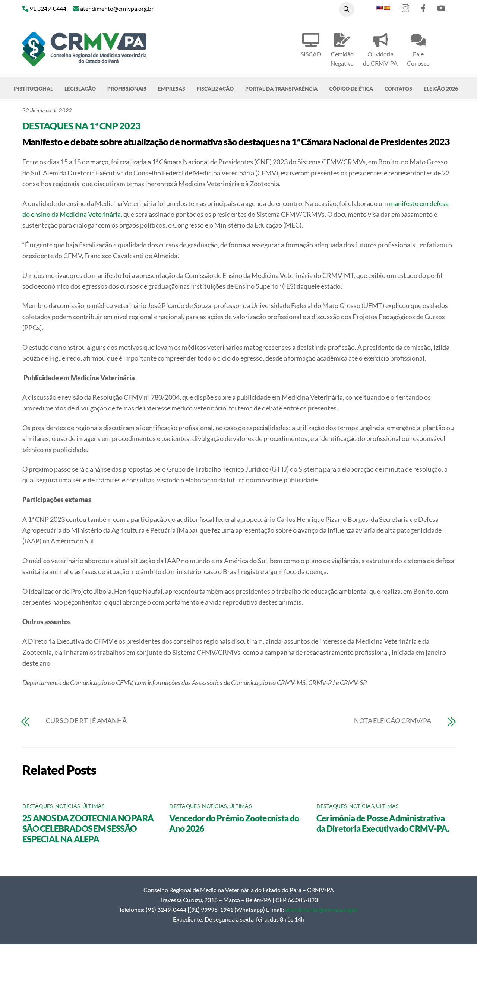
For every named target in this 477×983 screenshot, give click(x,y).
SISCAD (311, 53)
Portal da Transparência (281, 88)
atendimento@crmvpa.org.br (321, 909)
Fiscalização (215, 88)
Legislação (80, 88)
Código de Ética (351, 88)
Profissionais (126, 88)
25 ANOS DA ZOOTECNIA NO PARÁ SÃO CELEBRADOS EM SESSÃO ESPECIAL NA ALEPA (88, 828)
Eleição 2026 (441, 88)
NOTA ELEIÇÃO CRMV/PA (392, 720)
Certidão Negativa (342, 58)
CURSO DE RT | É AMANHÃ (86, 720)
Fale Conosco (418, 58)
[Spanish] (386, 8)
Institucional (33, 88)
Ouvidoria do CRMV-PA (380, 58)
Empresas (171, 88)
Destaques (37, 806)
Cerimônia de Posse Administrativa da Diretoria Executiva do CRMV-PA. (382, 823)
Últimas (93, 806)
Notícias (67, 806)
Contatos (398, 88)
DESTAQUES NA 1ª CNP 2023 (81, 125)
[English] (379, 8)
